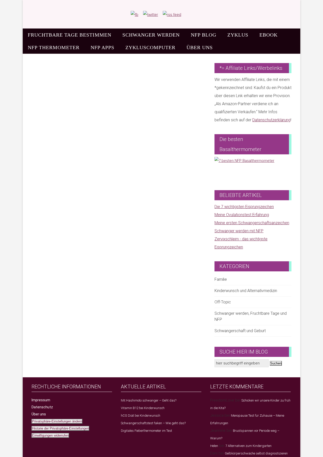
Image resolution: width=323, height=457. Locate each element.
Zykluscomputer (150, 47)
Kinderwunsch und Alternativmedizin (245, 290)
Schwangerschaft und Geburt (240, 330)
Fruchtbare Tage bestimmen (69, 35)
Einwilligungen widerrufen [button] (50, 435)
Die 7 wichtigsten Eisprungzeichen (244, 206)
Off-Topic (222, 302)
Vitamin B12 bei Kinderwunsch (143, 408)
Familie (220, 279)
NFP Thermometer (53, 47)
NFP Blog (203, 35)
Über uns (199, 47)
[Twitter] (150, 14)
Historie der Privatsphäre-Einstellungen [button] (60, 428)
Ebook (268, 35)
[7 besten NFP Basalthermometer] (252, 168)
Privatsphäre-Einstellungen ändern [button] (57, 421)
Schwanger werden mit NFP (238, 230)
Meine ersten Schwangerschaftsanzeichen (251, 222)
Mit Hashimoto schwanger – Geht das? (148, 400)
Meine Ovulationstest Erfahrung (241, 214)
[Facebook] (134, 14)
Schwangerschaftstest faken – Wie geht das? (153, 423)
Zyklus (237, 35)
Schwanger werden (151, 35)
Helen (214, 446)
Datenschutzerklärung (271, 120)
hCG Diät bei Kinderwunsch (140, 415)
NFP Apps (102, 47)
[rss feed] (172, 14)
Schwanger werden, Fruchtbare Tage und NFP (250, 316)
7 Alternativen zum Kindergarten (248, 446)
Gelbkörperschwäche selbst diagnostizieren (256, 453)
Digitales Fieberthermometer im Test (146, 431)
